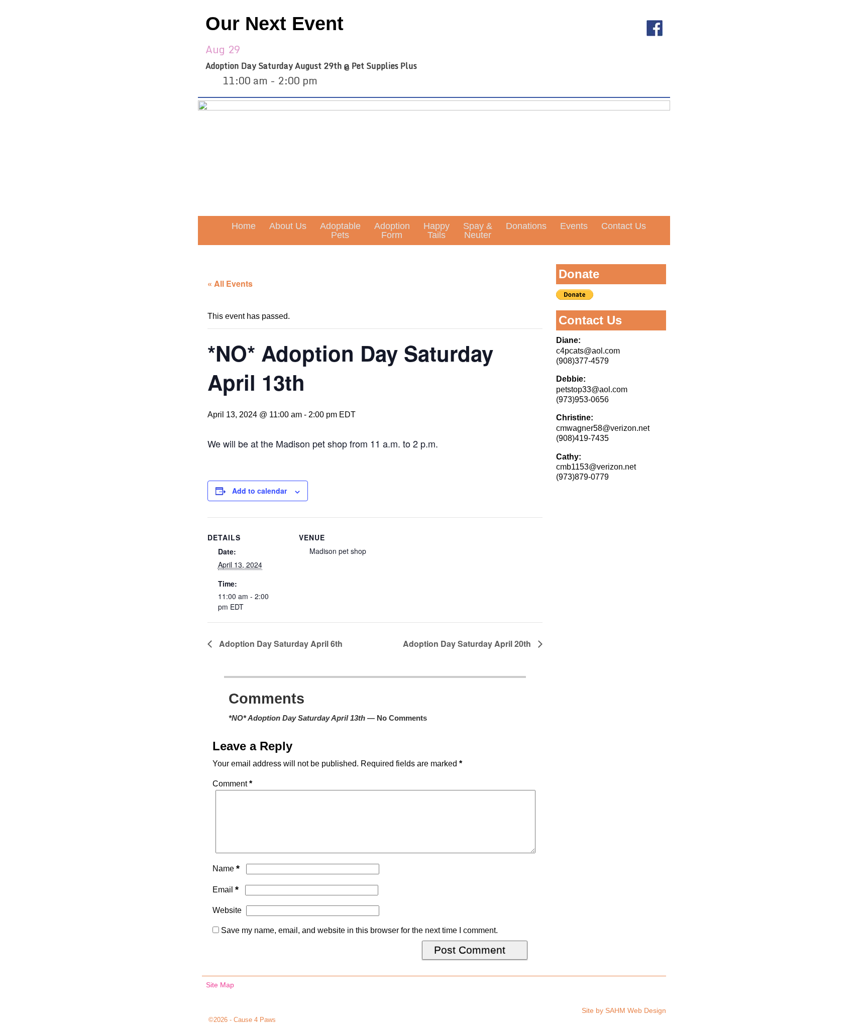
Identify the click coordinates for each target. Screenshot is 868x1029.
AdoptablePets (340, 230)
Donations (526, 226)
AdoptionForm (392, 230)
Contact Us (623, 226)
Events (574, 226)
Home (244, 226)
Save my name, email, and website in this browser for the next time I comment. (359, 930)
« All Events (230, 283)
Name (226, 868)
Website (227, 910)
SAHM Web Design (635, 1010)
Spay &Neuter (477, 230)
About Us (287, 226)
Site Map (220, 985)
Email (225, 889)
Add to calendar (259, 491)
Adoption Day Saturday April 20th (468, 643)
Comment (232, 783)
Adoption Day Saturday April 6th (280, 643)
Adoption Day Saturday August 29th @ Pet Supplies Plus (311, 65)
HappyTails (436, 230)
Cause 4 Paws (255, 1019)
